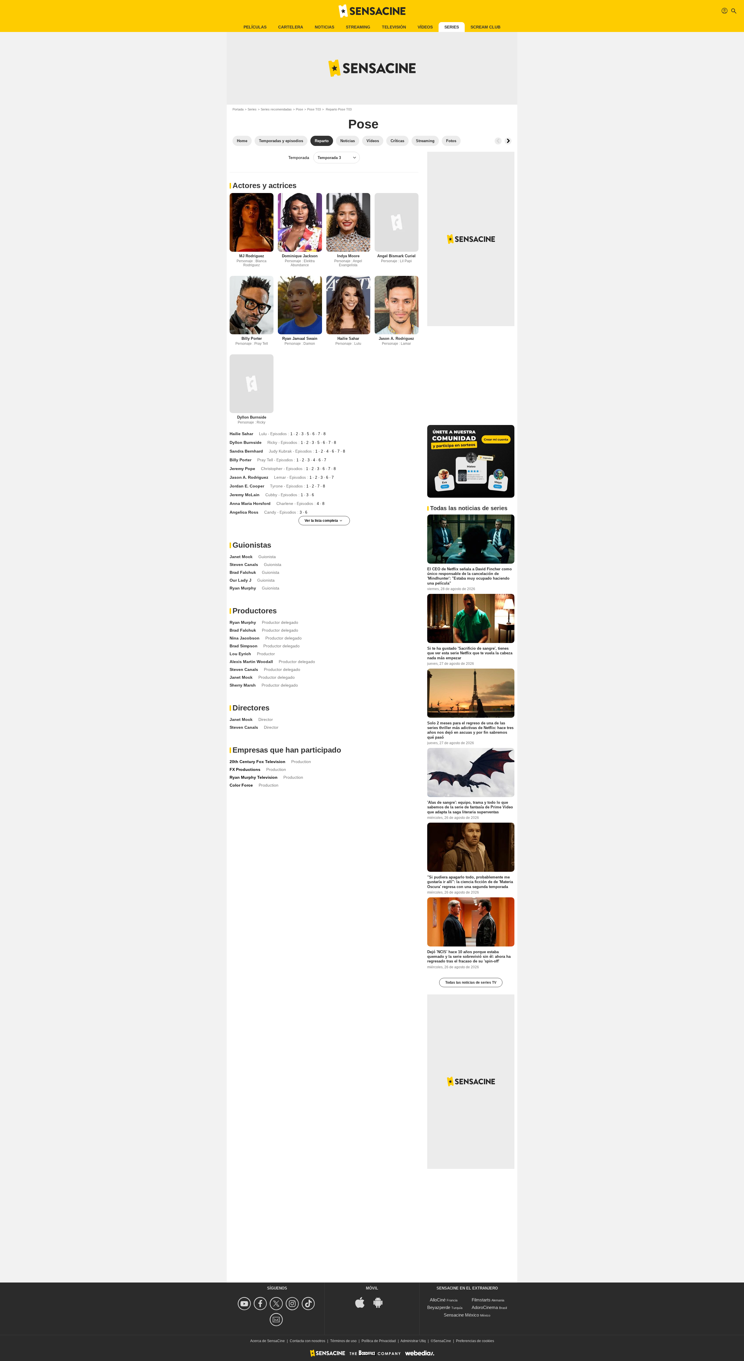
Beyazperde (438, 1307)
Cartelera (290, 27)
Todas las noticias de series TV (470, 982)
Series (451, 27)
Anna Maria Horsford (250, 503)
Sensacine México (461, 1314)
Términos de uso (343, 1341)
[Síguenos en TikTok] (309, 1303)
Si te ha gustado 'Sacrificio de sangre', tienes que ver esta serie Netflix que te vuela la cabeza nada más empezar (469, 653)
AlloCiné (438, 1299)
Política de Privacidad (379, 1341)
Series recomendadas (276, 109)
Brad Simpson (243, 646)
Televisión (394, 27)
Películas (255, 27)
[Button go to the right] (508, 140)
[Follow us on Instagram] (293, 1303)
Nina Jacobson (245, 638)
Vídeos (425, 27)
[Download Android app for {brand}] (381, 1301)
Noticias (324, 27)
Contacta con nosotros (307, 1341)
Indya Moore (348, 256)
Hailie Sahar (348, 338)
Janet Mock (241, 556)
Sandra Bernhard (246, 451)
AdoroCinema (485, 1307)
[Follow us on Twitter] (277, 1303)
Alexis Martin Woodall (251, 661)
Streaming (358, 27)
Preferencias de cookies (475, 1341)
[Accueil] (372, 11)
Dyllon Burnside (251, 417)
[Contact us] (277, 1319)
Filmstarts (481, 1299)
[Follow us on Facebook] (261, 1303)
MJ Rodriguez (251, 256)
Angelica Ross (244, 512)
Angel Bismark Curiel (396, 256)
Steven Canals (244, 564)
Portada (238, 109)
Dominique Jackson (300, 256)
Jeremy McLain (245, 494)
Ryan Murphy (243, 588)
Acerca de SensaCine (267, 1341)
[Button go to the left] (498, 140)
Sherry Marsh (243, 685)
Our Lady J (240, 580)
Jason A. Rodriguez (396, 338)
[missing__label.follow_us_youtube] (245, 1303)
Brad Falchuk (243, 572)
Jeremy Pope (242, 468)
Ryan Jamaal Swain (299, 338)
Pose (299, 109)
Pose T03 (314, 109)
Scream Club (485, 27)
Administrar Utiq (413, 1341)
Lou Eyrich (240, 653)
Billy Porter (252, 338)
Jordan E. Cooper (247, 486)
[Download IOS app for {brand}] (363, 1301)
